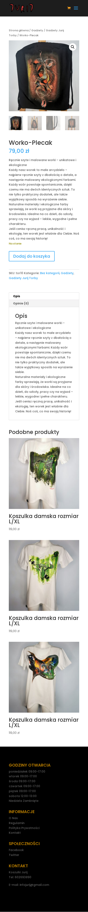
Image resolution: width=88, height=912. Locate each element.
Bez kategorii (49, 273)
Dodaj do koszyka (31, 256)
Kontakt (15, 833)
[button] (72, 47)
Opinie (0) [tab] (21, 303)
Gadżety (37, 30)
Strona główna (19, 30)
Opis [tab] (16, 296)
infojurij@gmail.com (34, 885)
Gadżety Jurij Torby (23, 278)
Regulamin (17, 823)
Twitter (14, 855)
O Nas (13, 818)
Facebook (16, 850)
